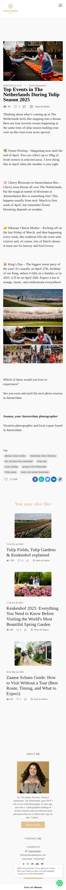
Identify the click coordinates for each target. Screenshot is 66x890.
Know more (33, 824)
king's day (41, 461)
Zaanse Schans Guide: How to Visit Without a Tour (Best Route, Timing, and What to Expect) (32, 685)
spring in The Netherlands (34, 466)
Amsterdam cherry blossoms (43, 456)
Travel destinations (37, 86)
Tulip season (10, 472)
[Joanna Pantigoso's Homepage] (10, 8)
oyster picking (11, 466)
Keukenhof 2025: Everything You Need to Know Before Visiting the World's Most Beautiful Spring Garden (32, 616)
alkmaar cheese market (15, 456)
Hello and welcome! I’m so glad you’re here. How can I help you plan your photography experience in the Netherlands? (36, 871)
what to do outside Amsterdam (35, 472)
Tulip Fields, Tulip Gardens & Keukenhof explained (31, 552)
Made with (33, 887)
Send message (34, 851)
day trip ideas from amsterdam (19, 461)
